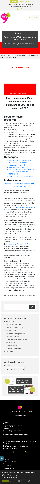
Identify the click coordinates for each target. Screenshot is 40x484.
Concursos (9, 331)
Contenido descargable (14, 334)
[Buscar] (32, 307)
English (27, 1)
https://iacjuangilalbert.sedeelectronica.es (19, 244)
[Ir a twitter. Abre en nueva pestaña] (26, 452)
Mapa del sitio (7, 466)
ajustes (15, 477)
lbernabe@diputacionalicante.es (15, 431)
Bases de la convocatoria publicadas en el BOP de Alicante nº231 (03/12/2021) (22, 172)
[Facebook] (18, 9)
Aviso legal (6, 459)
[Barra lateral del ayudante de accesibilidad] (2, 458)
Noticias (15, 55)
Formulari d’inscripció (16, 167)
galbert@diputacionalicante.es (15, 426)
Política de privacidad (9, 461)
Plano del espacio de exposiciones (21, 176)
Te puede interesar (12, 348)
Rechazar (14, 481)
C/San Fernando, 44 (27, 4)
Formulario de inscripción (17, 165)
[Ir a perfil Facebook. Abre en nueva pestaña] (14, 452)
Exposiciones (10, 345)
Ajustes (23, 481)
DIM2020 (9, 343)
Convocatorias (12, 44)
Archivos (7, 365)
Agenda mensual (11, 325)
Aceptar (6, 481)
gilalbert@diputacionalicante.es (21, 6)
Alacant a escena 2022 (14, 328)
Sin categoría (8, 351)
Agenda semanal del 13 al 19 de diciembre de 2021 (16, 390)
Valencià (21, 1)
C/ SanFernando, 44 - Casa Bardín (16, 446)
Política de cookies (8, 464)
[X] (22, 9)
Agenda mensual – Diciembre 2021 (24, 381)
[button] (29, 17)
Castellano (14, 1)
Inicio (9, 55)
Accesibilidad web (8, 468)
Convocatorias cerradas (26, 44)
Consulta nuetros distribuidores (16, 434)
